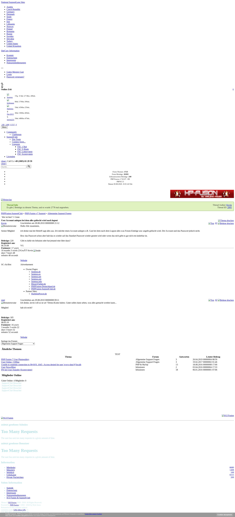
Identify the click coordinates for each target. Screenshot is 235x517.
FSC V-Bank (23, 149)
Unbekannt (11, 475)
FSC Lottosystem (24, 151)
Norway (10, 26)
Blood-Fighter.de (38, 284)
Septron (10, 97)
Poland (10, 29)
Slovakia (10, 39)
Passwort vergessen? (15, 77)
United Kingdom (14, 46)
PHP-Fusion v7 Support (35, 213)
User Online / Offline (10, 362)
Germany (11, 12)
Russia (9, 34)
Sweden (10, 36)
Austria (10, 7)
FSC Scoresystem (25, 154)
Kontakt (10, 55)
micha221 (10, 120)
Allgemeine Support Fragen (59, 213)
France (9, 19)
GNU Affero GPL (20, 510)
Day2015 (10, 114)
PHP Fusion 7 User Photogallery (15, 359)
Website (23, 260)
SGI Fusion (12, 502)
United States (12, 43)
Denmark (11, 14)
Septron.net (36, 276)
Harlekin (10, 109)
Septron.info (36, 281)
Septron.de (36, 272)
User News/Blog (8, 367)
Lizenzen (16, 144)
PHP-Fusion (14, 505)
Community (12, 132)
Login (9, 74)
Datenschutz (12, 58)
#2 (216, 300)
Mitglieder (11, 467)
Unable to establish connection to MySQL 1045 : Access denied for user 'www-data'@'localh (41, 364)
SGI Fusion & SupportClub (18, 498)
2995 (229, 207)
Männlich (11, 470)
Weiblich (10, 472)
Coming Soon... (19, 142)
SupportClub (12, 137)
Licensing (11, 156)
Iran (8, 21)
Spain (9, 17)
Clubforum (16, 134)
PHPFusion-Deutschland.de (43, 286)
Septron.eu (36, 274)
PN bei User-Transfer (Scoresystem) (16, 370)
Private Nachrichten (15, 477)
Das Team (16, 139)
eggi (3, 300)
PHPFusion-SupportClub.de (43, 289)
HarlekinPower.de (39, 294)
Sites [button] (13, 2)
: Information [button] (10, 51)
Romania (10, 31)
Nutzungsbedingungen (16, 63)
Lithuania (11, 24)
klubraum (10, 103)
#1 (216, 223)
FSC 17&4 (22, 147)
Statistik (10, 488)
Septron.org (36, 279)
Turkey (10, 41)
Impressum (11, 60)
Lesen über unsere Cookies (93, 514)
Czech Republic (13, 9)
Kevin (229, 205)
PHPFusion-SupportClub (12, 213)
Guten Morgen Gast (15, 72)
